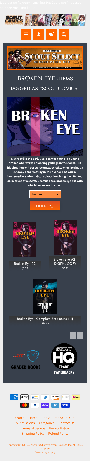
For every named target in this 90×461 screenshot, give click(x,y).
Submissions (25, 423)
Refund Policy (58, 433)
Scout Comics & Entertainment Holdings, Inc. (49, 444)
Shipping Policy (33, 433)
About (46, 417)
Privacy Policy (59, 428)
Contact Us (66, 423)
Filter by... (45, 206)
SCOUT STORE (65, 417)
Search (19, 417)
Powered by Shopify (45, 452)
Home (33, 417)
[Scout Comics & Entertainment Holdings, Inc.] (45, 20)
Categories (46, 423)
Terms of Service (33, 428)
